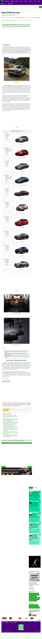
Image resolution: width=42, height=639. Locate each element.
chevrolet (33, 593)
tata (39, 597)
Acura (3, 622)
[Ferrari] (20, 618)
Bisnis (21, 1)
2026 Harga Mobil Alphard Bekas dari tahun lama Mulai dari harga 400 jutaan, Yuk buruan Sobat (10, 416)
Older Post (29, 466)
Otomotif (25, 1)
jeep (29, 596)
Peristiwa (17, 1)
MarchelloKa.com (10, 12)
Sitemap (25, 620)
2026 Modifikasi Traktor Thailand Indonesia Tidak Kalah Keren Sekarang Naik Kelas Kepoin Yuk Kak (34, 504)
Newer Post (3, 466)
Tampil (7, 44)
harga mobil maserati (6, 380)
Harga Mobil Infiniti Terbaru (8, 47)
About (3, 620)
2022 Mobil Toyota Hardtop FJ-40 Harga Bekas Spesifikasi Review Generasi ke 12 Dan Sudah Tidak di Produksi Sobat (10, 435)
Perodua (7, 622)
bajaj (32, 600)
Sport (35, 1)
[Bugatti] (4, 618)
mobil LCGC (24, 88)
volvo (30, 599)
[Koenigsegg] (32, 619)
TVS (36, 597)
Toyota (11, 622)
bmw (30, 593)
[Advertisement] (16, 36)
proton (32, 596)
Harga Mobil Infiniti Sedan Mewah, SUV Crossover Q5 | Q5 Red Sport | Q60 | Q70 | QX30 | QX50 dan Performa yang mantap (10, 426)
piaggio (30, 597)
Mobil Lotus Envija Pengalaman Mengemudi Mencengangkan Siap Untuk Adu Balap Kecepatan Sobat (34, 515)
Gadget (30, 1)
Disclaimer (16, 620)
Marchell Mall (3, 3)
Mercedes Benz (34, 599)
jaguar (34, 597)
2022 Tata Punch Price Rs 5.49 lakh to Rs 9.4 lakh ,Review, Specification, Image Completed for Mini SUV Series (10, 432)
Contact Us (6, 620)
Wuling (15, 622)
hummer (35, 600)
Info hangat (37, 606)
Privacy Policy (11, 620)
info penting (31, 606)
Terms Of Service (21, 620)
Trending (12, 1)
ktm (38, 599)
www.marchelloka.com (8, 85)
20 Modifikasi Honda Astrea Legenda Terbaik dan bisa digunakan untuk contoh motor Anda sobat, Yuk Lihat (34, 494)
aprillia (37, 593)
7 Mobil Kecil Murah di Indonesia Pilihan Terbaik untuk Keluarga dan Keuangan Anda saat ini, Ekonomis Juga (10, 429)
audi (35, 596)
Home (2, 1)
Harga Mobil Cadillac (20, 360)
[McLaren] (26, 619)
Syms (30, 600)
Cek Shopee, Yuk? (10, 3)
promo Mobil (7, 1)
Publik (39, 1)
